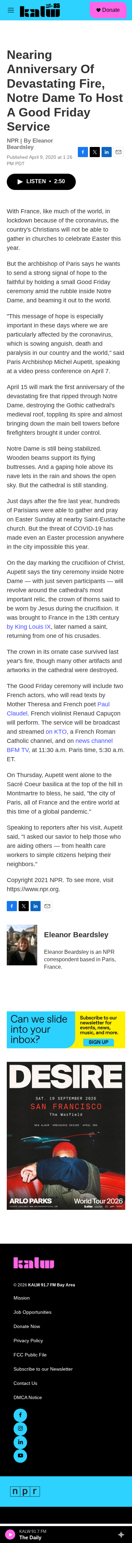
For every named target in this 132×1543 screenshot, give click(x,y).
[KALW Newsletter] (66, 1029)
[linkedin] (20, 1442)
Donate (111, 10)
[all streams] (123, 1534)
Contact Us (25, 1383)
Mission (22, 1298)
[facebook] (20, 1415)
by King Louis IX (29, 626)
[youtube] (20, 1456)
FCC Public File (30, 1354)
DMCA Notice (28, 1397)
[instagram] (20, 1429)
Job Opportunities (32, 1312)
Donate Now (27, 1326)
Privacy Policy (28, 1340)
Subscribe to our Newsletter (43, 1369)
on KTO (56, 731)
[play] (10, 1534)
